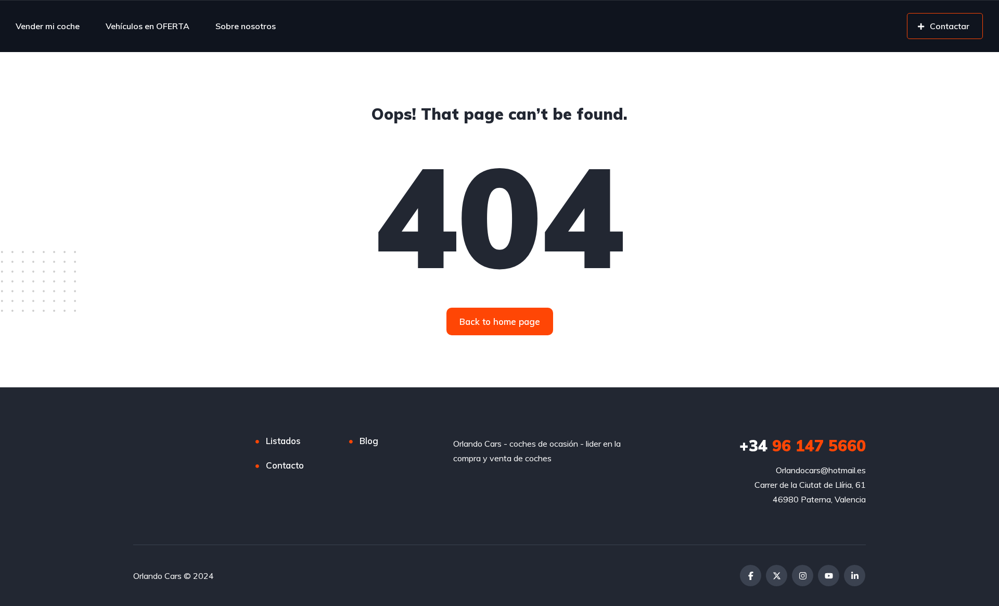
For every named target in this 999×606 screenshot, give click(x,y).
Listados (283, 440)
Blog (369, 440)
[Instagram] (802, 575)
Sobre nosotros (245, 26)
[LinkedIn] (854, 575)
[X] (776, 575)
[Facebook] (750, 575)
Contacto (285, 465)
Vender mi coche (48, 26)
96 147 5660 (802, 446)
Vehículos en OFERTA (147, 26)
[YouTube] (828, 575)
